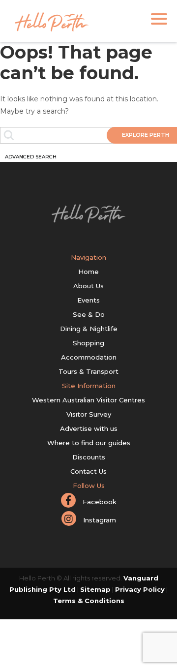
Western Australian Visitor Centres (88, 400)
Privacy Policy (140, 589)
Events (88, 300)
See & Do (89, 314)
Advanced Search (31, 156)
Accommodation (89, 357)
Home (88, 271)
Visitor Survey (88, 414)
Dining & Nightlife (89, 329)
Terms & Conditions (88, 601)
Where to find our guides (88, 443)
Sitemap (95, 589)
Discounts (88, 457)
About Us (88, 286)
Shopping (88, 343)
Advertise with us (89, 428)
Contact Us (88, 471)
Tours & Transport (88, 371)
